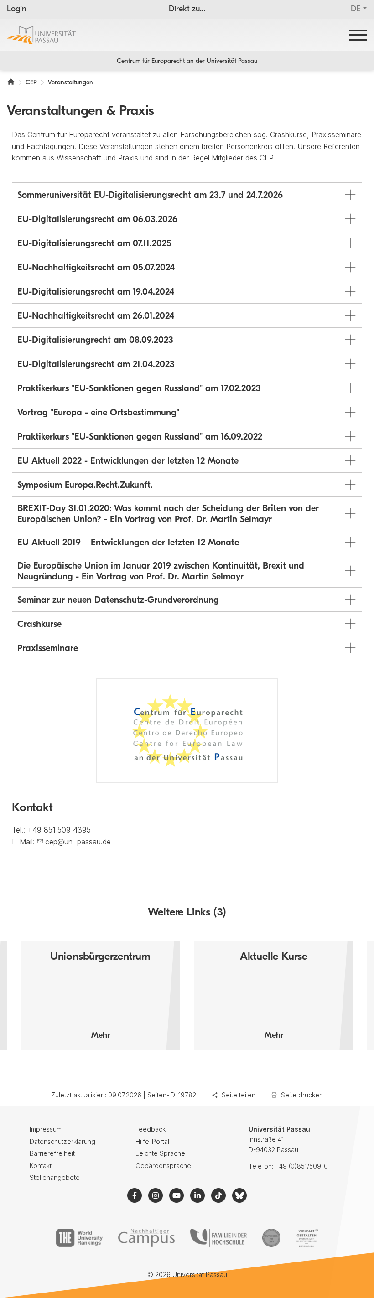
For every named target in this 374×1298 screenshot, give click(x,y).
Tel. (17, 829)
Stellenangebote (55, 1177)
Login (16, 9)
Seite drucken (302, 1095)
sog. (261, 134)
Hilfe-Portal (152, 1141)
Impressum (46, 1129)
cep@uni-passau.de (78, 841)
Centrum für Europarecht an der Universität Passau (187, 61)
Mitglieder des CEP (242, 157)
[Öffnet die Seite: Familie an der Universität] (218, 1238)
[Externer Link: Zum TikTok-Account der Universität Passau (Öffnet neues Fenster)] (218, 1195)
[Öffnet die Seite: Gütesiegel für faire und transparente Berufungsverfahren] (271, 1238)
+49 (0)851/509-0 (301, 1166)
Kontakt (41, 1165)
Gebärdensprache (163, 1165)
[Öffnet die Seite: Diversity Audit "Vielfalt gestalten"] (306, 1238)
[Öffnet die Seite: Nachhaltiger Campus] (146, 1238)
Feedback (150, 1129)
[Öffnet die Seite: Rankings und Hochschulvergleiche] (79, 1238)
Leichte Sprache (160, 1153)
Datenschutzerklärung (62, 1141)
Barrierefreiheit (52, 1153)
